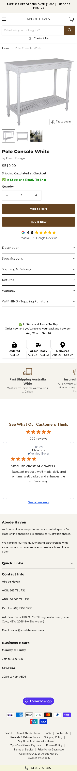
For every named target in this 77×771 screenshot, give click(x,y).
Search (8, 733)
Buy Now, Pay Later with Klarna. (36, 741)
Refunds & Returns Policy (25, 737)
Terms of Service (23, 749)
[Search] (69, 30)
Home (6, 48)
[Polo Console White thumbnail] (8, 136)
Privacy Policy (54, 745)
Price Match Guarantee (51, 749)
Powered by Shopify (38, 758)
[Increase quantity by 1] (36, 195)
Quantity (8, 186)
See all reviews (38, 502)
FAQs (48, 733)
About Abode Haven (28, 733)
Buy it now (39, 222)
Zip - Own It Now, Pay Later (26, 745)
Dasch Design (15, 158)
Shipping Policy (53, 737)
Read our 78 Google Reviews (38, 238)
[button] (38, 248)
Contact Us (61, 733)
